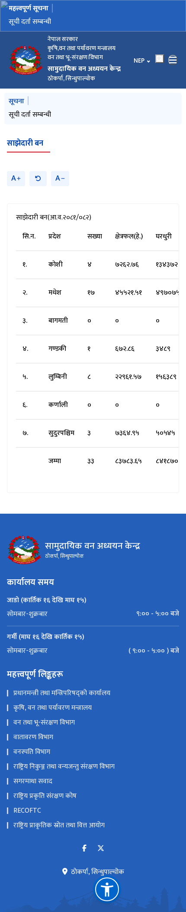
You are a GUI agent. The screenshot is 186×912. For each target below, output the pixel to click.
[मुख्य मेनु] (173, 60)
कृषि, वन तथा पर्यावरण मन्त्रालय (52, 708)
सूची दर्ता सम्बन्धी (30, 22)
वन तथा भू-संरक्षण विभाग (44, 722)
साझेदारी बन (25, 143)
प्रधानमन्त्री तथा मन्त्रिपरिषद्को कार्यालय (61, 693)
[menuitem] (93, 614)
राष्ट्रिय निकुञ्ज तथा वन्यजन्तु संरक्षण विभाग (64, 766)
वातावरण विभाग (33, 737)
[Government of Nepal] (26, 60)
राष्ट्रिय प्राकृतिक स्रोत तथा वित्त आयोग (59, 825)
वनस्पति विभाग (31, 752)
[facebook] (84, 849)
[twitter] (100, 849)
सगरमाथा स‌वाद (32, 781)
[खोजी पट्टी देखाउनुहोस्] (159, 58)
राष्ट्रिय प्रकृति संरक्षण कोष (45, 796)
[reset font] (38, 178)
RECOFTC (27, 811)
